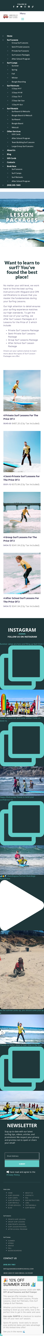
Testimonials (30, 1205)
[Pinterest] (29, 6)
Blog (10, 1207)
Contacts (29, 1195)
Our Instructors (32, 1200)
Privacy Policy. (13, 1175)
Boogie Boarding (15, 1250)
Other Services (14, 1205)
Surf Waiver (30, 1207)
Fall (10, 1248)
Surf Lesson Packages (17, 1226)
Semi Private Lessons (16, 1224)
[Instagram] (25, 6)
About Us (29, 1193)
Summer (11, 1240)
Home (10, 1193)
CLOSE (40, 1278)
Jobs (27, 1203)
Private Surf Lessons (17, 1219)
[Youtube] (21, 6)
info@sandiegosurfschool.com (18, 1269)
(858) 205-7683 (9, 1265)
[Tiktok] (32, 6)
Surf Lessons (13, 1195)
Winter (11, 1245)
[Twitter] (17, 6)
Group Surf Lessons (16, 1222)
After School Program (17, 1229)
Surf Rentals (13, 1203)
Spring (11, 1243)
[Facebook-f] (13, 6)
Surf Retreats (14, 1200)
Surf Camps (13, 1198)
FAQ (26, 1198)
